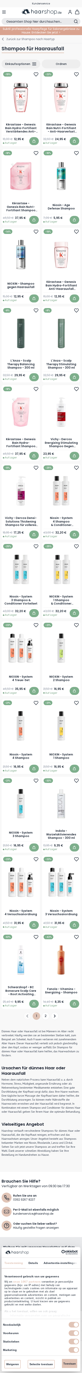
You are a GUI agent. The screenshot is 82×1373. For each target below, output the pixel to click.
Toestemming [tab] (13, 1263)
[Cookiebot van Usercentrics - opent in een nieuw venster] (60, 1252)
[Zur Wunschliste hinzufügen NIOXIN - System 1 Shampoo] (76, 703)
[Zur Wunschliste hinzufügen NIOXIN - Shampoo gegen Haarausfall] (36, 231)
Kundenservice (41, 3)
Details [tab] (33, 1263)
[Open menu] (4, 12)
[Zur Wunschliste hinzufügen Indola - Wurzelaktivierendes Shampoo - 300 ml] (76, 780)
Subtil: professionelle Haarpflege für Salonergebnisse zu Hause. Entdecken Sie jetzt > (41, 30)
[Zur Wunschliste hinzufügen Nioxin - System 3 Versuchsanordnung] (76, 859)
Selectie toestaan (41, 1364)
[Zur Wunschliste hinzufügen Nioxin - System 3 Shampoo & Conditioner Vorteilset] (36, 546)
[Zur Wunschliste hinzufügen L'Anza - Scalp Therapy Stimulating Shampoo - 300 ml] (76, 310)
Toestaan (69, 1363)
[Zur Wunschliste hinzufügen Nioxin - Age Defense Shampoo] (76, 153)
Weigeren (12, 1364)
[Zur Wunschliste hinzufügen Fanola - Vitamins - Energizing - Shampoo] (76, 937)
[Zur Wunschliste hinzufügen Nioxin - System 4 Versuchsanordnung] (36, 859)
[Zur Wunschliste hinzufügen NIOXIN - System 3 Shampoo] (36, 780)
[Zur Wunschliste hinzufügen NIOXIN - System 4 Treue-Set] (36, 625)
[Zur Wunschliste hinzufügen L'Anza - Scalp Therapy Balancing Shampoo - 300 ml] (36, 310)
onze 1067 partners (27, 1281)
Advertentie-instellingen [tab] (60, 1263)
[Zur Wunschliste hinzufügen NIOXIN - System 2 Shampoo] (76, 625)
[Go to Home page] (41, 12)
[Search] (76, 21)
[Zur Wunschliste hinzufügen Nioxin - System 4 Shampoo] (36, 703)
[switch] (74, 1333)
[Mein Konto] (70, 12)
